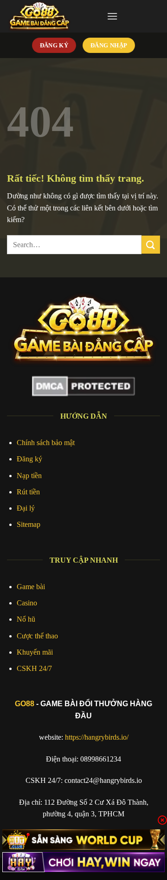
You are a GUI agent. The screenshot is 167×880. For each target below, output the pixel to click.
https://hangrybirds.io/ (96, 737)
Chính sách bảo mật (46, 443)
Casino (27, 603)
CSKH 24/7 (34, 668)
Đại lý (26, 508)
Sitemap (28, 524)
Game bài (31, 587)
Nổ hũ (26, 619)
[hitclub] (83, 839)
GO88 (24, 704)
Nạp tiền (29, 475)
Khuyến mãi (35, 652)
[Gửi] (150, 245)
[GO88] (53, 16)
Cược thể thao (37, 636)
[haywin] (83, 862)
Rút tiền (28, 492)
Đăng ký (29, 459)
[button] (112, 16)
